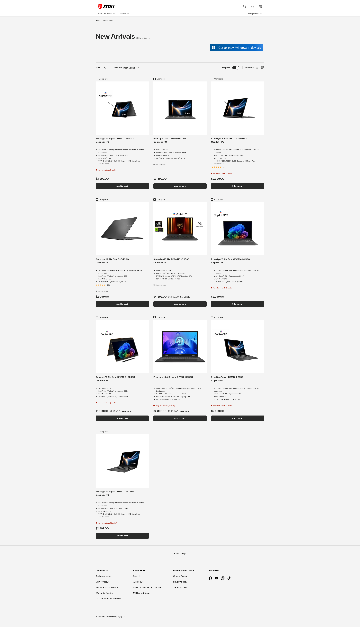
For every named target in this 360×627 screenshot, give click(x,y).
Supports (253, 13)
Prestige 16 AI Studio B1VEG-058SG (173, 377)
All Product (139, 581)
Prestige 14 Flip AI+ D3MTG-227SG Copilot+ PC (115, 493)
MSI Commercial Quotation (147, 587)
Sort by (117, 67)
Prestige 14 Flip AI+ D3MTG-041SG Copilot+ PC (230, 140)
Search (136, 576)
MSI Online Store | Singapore (113, 617)
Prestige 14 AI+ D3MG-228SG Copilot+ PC (227, 379)
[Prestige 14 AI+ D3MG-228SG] (237, 346)
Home (98, 20)
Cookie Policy (180, 576)
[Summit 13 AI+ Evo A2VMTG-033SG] (122, 346)
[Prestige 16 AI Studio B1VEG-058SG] (180, 346)
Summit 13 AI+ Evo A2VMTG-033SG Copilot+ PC (115, 379)
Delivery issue (103, 581)
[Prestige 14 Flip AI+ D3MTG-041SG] (237, 108)
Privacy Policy (180, 581)
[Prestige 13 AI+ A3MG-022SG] (180, 108)
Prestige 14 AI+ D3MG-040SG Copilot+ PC (112, 261)
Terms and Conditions (107, 587)
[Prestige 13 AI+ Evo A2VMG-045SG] (237, 228)
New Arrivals (108, 20)
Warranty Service (104, 593)
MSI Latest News (141, 593)
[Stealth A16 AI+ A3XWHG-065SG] (180, 228)
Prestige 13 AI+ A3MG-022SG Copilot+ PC (169, 140)
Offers (122, 13)
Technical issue (103, 576)
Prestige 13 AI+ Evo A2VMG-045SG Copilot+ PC (230, 261)
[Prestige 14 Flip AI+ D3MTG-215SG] (122, 108)
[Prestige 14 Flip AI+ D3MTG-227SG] (122, 461)
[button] (260, 6)
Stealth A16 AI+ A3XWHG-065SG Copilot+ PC (171, 261)
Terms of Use (180, 587)
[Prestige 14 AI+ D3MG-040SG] (122, 228)
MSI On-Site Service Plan (108, 598)
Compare (225, 67)
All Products (105, 13)
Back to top (180, 553)
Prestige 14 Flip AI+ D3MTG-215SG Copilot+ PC (115, 140)
